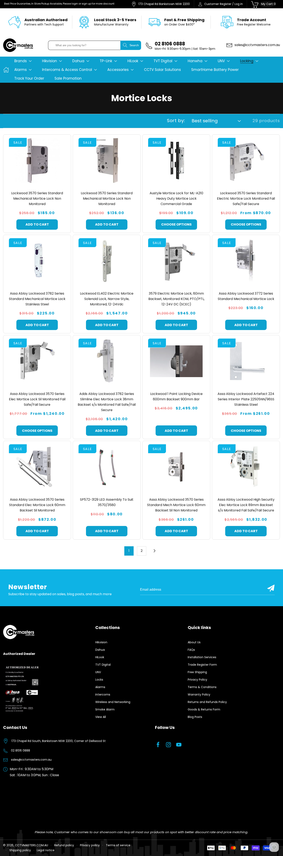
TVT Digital (103, 665)
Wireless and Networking (112, 702)
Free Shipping (197, 672)
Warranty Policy (199, 694)
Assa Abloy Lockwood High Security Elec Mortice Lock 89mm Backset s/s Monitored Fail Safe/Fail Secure (246, 505)
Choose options (176, 224)
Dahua (100, 650)
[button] (23, 61)
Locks (99, 680)
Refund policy (64, 845)
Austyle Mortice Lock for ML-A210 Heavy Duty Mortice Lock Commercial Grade (176, 198)
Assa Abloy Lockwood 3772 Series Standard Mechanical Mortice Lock (246, 296)
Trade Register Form (202, 665)
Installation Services (202, 657)
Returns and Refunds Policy (207, 702)
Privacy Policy (197, 680)
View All (100, 717)
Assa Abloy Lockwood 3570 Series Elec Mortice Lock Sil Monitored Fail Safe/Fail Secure (37, 399)
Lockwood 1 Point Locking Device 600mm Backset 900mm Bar (176, 396)
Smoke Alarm (105, 709)
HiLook (99, 657)
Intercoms (102, 694)
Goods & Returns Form (204, 709)
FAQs (191, 650)
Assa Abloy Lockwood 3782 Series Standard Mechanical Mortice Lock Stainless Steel (37, 299)
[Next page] (154, 551)
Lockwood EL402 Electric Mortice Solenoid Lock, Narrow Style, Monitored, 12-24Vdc (106, 299)
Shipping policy (20, 850)
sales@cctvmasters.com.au (31, 760)
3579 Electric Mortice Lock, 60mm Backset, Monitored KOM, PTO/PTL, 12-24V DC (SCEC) (176, 299)
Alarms (100, 687)
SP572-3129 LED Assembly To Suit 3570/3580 (106, 502)
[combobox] (84, 45)
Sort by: (176, 120)
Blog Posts (195, 717)
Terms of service (118, 845)
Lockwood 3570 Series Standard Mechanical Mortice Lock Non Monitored (37, 198)
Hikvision (101, 642)
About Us (194, 642)
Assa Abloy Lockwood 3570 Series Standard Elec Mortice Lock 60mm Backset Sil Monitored (37, 505)
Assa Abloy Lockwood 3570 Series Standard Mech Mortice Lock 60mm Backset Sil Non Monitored (176, 505)
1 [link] (128, 550)
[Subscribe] (271, 588)
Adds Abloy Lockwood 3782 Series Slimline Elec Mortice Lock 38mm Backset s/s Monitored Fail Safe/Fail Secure (107, 401)
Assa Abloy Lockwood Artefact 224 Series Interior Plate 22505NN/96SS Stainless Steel (246, 399)
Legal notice (45, 850)
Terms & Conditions (202, 687)
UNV (98, 672)
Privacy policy (90, 845)
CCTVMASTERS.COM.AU (31, 845)
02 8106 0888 (20, 750)
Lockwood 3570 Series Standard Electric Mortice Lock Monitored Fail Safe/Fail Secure (246, 198)
